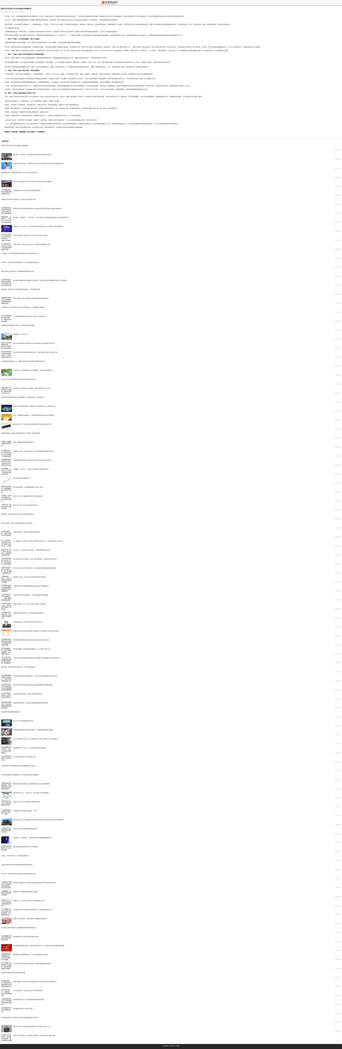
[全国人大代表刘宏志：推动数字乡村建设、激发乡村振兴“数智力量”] (171, 1037)
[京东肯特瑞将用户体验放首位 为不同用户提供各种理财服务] (171, 776)
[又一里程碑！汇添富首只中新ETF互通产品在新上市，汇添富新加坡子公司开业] (171, 543)
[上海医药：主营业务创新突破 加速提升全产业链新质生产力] (171, 255)
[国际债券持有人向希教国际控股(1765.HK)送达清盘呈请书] (171, 174)
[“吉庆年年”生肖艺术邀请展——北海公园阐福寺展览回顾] (171, 597)
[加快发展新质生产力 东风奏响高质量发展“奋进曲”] (171, 1001)
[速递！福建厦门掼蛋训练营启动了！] (171, 444)
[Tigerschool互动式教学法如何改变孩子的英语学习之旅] (171, 381)
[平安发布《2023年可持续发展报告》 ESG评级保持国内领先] (171, 264)
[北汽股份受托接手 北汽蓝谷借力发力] (171, 758)
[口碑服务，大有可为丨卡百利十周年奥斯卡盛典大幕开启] (171, 471)
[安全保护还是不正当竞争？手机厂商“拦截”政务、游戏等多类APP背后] (171, 561)
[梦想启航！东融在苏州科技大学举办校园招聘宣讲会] (171, 516)
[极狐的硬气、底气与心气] (171, 336)
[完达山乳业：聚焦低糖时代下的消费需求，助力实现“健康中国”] (171, 372)
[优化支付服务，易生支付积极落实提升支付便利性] (171, 525)
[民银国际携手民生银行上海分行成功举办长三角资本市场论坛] (171, 462)
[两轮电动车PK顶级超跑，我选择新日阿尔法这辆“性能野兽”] (171, 785)
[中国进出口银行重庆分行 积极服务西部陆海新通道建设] (171, 929)
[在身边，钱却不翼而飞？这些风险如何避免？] (171, 857)
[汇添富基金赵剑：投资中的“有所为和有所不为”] (171, 624)
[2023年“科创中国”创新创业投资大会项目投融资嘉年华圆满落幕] (171, 687)
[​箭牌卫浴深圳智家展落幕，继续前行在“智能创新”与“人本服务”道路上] (171, 408)
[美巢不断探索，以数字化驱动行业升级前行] (171, 534)
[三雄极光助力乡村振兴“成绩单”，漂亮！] (171, 812)
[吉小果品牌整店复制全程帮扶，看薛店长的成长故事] (171, 318)
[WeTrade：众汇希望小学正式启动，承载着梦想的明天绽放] (171, 552)
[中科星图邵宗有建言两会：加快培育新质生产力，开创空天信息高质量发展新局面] (171, 947)
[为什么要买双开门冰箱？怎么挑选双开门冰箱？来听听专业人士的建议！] (171, 741)
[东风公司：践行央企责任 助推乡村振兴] (171, 507)
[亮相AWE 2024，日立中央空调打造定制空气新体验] (171, 579)
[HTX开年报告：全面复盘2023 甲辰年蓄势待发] (171, 992)
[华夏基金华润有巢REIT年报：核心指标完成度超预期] (171, 327)
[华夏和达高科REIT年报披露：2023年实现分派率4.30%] (171, 201)
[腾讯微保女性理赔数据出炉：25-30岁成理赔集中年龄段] (171, 956)
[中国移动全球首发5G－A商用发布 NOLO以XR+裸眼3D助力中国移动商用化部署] (171, 165)
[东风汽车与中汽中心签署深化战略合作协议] (171, 803)
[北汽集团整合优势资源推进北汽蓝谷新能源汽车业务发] (171, 767)
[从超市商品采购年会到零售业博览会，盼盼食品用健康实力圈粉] (171, 732)
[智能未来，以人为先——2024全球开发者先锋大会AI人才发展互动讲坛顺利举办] (171, 228)
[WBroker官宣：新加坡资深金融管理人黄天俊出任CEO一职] (171, 1028)
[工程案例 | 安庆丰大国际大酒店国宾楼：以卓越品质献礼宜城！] (171, 911)
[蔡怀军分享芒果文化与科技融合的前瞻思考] (171, 147)
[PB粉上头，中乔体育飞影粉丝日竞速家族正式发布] (171, 902)
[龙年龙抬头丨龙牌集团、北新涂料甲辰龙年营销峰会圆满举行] (171, 839)
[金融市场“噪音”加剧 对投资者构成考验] (171, 974)
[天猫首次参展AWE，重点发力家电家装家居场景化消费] (171, 705)
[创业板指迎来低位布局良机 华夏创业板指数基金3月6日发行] (171, 1019)
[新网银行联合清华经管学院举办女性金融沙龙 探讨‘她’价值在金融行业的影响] (171, 210)
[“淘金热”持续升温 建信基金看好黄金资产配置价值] (171, 866)
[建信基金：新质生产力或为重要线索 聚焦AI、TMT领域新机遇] (171, 291)
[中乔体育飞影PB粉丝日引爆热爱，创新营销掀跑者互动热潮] (171, 965)
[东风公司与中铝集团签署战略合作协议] (171, 830)
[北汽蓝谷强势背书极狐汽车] (171, 480)
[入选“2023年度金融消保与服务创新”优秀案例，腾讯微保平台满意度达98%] (171, 660)
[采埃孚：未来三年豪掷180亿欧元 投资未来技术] (171, 498)
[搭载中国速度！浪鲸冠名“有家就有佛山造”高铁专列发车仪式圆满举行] (171, 983)
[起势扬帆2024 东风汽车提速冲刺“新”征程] (171, 938)
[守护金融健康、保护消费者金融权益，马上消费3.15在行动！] (171, 651)
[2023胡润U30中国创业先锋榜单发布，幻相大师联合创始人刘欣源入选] (171, 354)
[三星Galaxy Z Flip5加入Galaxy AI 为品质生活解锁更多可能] (171, 246)
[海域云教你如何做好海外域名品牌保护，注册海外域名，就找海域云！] (171, 399)
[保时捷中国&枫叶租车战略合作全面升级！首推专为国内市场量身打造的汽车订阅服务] (171, 282)
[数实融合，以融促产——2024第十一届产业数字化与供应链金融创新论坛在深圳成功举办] (171, 219)
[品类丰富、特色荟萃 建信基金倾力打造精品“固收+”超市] (171, 875)
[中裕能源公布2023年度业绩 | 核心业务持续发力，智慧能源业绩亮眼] (171, 309)
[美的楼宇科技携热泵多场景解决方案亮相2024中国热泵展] (171, 642)
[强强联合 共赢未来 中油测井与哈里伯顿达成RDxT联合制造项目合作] (171, 884)
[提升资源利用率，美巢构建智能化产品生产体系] (171, 489)
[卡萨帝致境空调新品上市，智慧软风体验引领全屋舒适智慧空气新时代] (171, 363)
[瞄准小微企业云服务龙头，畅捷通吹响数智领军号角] (171, 273)
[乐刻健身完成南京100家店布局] (171, 1010)
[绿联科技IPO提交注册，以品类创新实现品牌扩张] (171, 615)
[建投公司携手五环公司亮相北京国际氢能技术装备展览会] (171, 300)
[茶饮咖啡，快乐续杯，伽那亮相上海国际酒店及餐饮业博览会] (171, 156)
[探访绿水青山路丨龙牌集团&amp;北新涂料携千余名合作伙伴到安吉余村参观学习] (171, 821)
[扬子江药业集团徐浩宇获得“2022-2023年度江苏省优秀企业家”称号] (171, 345)
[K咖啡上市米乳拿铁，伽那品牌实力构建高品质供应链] (171, 920)
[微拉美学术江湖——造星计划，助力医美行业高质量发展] (171, 794)
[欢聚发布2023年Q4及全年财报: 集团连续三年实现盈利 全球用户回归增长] (171, 633)
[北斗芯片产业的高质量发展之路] (171, 723)
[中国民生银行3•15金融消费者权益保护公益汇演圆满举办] (171, 588)
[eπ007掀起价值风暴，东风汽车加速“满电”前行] (171, 696)
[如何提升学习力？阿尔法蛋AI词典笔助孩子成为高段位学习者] (171, 426)
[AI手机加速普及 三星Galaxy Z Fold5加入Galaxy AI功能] (171, 237)
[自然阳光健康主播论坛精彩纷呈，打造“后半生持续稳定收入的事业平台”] (171, 678)
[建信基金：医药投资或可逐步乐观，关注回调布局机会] (171, 669)
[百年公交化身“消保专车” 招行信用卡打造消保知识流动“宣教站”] (171, 183)
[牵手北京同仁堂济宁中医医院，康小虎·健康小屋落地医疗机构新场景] (171, 570)
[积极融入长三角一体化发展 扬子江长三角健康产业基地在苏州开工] (171, 453)
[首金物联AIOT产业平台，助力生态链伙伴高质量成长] (171, 749)
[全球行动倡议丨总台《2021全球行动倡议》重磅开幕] (171, 606)
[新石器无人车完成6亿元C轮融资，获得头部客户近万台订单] (171, 390)
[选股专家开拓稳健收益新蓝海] (171, 714)
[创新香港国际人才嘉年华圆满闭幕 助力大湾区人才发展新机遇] (171, 435)
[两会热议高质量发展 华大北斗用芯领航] (171, 848)
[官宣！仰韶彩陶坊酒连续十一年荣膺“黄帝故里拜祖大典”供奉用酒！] (171, 417)
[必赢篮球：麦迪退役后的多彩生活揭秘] (171, 893)
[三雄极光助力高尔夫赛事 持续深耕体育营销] (171, 192)
